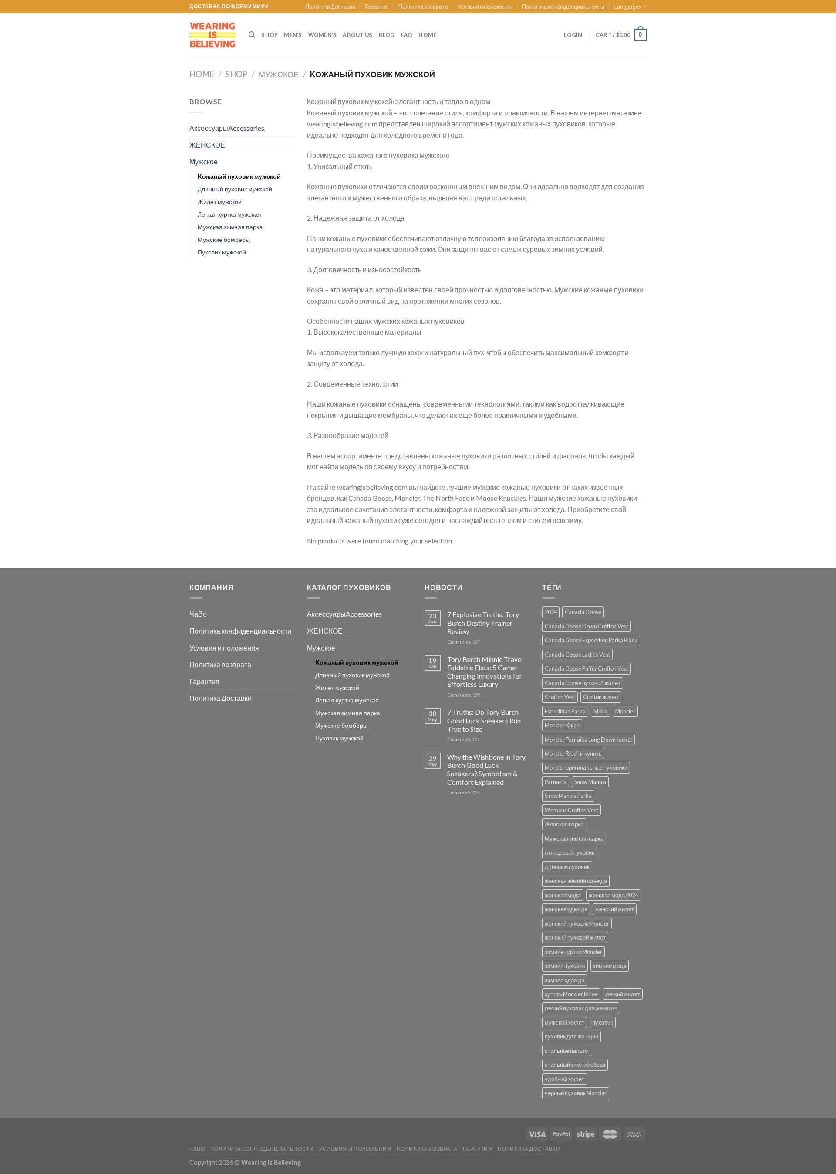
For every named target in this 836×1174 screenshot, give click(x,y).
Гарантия (376, 6)
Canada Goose (583, 611)
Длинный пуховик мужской (235, 189)
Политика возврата (423, 6)
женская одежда (566, 909)
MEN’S (293, 34)
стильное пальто (566, 1050)
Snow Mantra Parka (568, 795)
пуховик (602, 1022)
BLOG (387, 34)
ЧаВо (198, 614)
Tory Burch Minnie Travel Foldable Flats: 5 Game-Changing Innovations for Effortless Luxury (485, 672)
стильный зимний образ (575, 1064)
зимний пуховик (565, 965)
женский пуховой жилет (575, 937)
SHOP (269, 34)
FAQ (407, 34)
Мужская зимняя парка (230, 227)
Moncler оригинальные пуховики (586, 767)
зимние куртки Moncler (573, 951)
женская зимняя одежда (576, 880)
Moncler (625, 711)
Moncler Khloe (562, 725)
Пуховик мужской (222, 252)
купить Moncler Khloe (571, 994)
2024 (551, 611)
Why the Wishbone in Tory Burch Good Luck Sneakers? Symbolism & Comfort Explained (486, 769)
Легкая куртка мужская (229, 214)
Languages (627, 6)
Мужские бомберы (224, 239)
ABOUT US (357, 34)
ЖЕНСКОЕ (207, 145)
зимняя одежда (564, 980)
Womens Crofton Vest (571, 810)
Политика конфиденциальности (563, 6)
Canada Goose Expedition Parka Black (591, 640)
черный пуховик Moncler (576, 1092)
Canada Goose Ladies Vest (577, 654)
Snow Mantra (590, 781)
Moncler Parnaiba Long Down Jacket (588, 739)
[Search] (252, 35)
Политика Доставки (330, 6)
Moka (600, 711)
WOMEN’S (322, 34)
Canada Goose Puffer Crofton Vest (586, 668)
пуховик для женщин (571, 1036)
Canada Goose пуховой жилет (582, 682)
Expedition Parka (565, 711)
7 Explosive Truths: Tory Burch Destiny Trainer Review (483, 622)
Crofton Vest (560, 696)
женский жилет (614, 909)
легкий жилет (623, 994)
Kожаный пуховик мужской (239, 176)
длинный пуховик (567, 866)
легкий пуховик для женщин (581, 1007)
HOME (427, 34)
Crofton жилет (601, 696)
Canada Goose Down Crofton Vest (586, 626)
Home (201, 74)
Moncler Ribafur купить (573, 753)
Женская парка (564, 824)
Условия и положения (484, 6)
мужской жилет (564, 1022)
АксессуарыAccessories (226, 128)
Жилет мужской (220, 201)
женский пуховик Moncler (577, 923)
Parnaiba (555, 781)
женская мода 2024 (613, 895)
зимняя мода (609, 965)
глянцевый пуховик (569, 852)
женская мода (563, 895)
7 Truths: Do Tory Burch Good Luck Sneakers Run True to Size (484, 720)
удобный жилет (564, 1079)
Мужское (279, 74)
